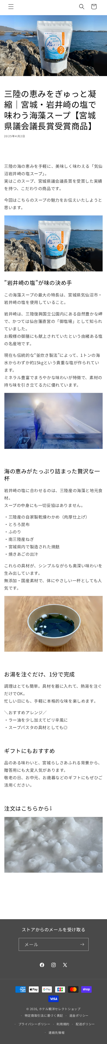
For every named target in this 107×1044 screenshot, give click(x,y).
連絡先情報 (57, 1032)
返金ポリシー (79, 1015)
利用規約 (63, 1024)
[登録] (82, 944)
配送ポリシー (85, 1024)
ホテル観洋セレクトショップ (60, 1009)
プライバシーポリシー (34, 1024)
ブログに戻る (57, 905)
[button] (11, 7)
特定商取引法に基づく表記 (44, 1015)
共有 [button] (14, 152)
